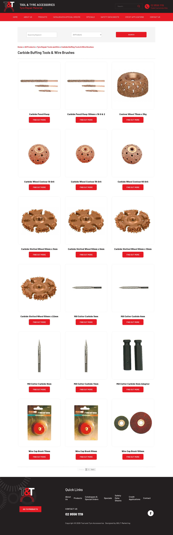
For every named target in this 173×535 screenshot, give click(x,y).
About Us (28, 17)
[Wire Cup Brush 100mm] (133, 423)
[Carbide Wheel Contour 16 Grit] (39, 153)
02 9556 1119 (159, 6)
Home (15, 17)
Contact (147, 498)
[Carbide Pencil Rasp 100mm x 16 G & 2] (86, 86)
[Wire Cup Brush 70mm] (39, 423)
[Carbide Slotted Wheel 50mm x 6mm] (86, 221)
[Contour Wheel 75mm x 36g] (133, 86)
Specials (90, 17)
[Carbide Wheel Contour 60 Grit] (133, 153)
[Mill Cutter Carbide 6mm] (133, 288)
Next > (93, 469)
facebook (151, 513)
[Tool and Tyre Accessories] (9, 6)
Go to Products (30, 509)
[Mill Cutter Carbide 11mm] (86, 355)
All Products (29, 47)
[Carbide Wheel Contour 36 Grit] (86, 153)
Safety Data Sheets (110, 17)
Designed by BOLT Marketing (117, 523)
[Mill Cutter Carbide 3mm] (86, 288)
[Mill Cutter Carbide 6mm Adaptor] (133, 355)
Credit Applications (134, 17)
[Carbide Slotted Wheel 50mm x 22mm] (39, 288)
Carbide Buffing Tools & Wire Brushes (77, 47)
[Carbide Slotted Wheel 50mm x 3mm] (39, 221)
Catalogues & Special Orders (66, 17)
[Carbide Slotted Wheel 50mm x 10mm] (133, 221)
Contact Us (155, 17)
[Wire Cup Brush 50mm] (86, 423)
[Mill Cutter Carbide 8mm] (39, 355)
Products (42, 17)
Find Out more (39, 120)
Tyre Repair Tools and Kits (48, 47)
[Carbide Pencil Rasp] (39, 86)
